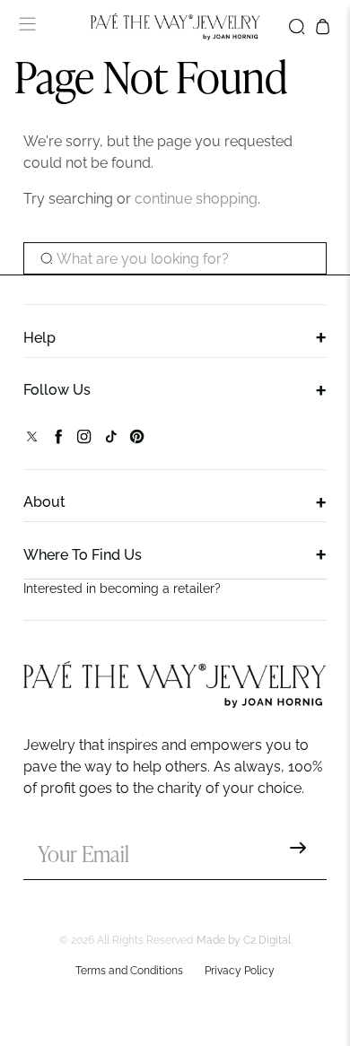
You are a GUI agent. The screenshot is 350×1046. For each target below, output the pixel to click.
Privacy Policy (240, 970)
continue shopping (196, 198)
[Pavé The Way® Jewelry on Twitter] (31, 440)
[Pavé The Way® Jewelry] (175, 27)
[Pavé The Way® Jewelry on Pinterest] (136, 440)
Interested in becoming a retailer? (122, 588)
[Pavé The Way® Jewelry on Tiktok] (110, 440)
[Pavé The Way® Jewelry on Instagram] (83, 440)
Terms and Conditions (129, 970)
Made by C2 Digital (244, 940)
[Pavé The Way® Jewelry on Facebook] (57, 440)
